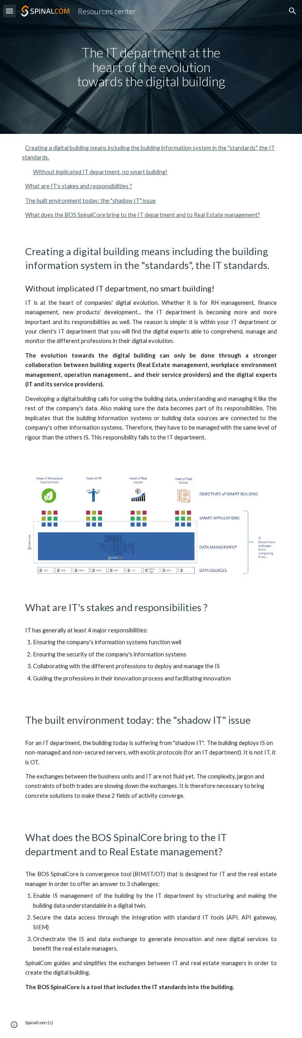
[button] (9, 11)
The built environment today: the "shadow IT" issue (90, 200)
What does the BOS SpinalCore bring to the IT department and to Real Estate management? (142, 214)
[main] (151, 67)
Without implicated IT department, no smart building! (100, 172)
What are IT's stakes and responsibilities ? (78, 186)
